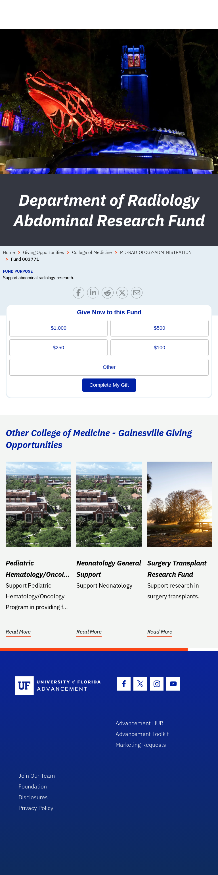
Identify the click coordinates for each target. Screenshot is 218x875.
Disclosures (33, 797)
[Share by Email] (138, 294)
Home (9, 252)
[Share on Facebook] (80, 294)
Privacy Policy (35, 808)
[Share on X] (123, 294)
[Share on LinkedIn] (94, 294)
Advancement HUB (140, 723)
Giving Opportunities (43, 252)
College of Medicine (92, 252)
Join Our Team (36, 775)
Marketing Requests (141, 744)
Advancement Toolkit (142, 734)
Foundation (32, 786)
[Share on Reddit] (109, 294)
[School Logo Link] (58, 686)
